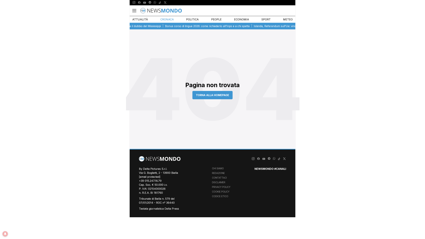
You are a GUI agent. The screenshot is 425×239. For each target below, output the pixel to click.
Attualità (140, 19)
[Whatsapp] (155, 2)
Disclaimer (218, 182)
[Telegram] (150, 2)
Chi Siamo (218, 168)
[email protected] (149, 176)
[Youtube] (144, 2)
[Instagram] (134, 2)
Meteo (288, 19)
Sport (266, 19)
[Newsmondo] (161, 10)
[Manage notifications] (5, 234)
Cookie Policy (220, 191)
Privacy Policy (221, 187)
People (216, 19)
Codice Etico (220, 196)
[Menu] (136, 10)
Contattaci (219, 177)
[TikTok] (160, 2)
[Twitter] (165, 2)
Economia (241, 19)
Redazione (218, 173)
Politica (192, 19)
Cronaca (167, 19)
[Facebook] (139, 2)
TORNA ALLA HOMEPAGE (212, 95)
